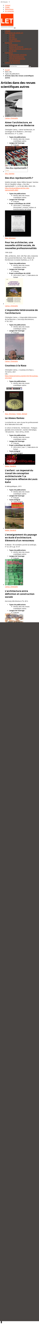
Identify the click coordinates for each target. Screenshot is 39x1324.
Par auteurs (13, 39)
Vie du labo (13, 51)
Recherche (8, 43)
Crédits (7, 7)
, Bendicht (10, 466)
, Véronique (10, 238)
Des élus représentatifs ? (19, 177)
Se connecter (9, 11)
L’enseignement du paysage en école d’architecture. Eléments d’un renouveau (21, 537)
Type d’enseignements (16, 57)
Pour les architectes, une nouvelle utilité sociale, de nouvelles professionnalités (21, 245)
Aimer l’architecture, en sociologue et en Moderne (19, 124)
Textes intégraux (14, 41)
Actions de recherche (16, 47)
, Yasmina (9, 174)
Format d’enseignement (17, 59)
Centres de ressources (12, 63)
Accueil (7, 70)
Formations (9, 53)
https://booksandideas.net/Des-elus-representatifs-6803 (17, 189)
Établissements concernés (18, 55)
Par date (12, 35)
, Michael (21, 414)
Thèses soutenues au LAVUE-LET (20, 49)
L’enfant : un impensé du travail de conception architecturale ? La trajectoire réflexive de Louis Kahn (21, 476)
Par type (12, 37)
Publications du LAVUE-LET (14, 33)
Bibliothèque (9, 9)
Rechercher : (5, 66)
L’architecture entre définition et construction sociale (19, 594)
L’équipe (8, 31)
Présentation (13, 45)
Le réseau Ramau (14, 418)
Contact (7, 5)
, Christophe (11, 118)
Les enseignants (14, 61)
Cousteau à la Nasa (15, 365)
